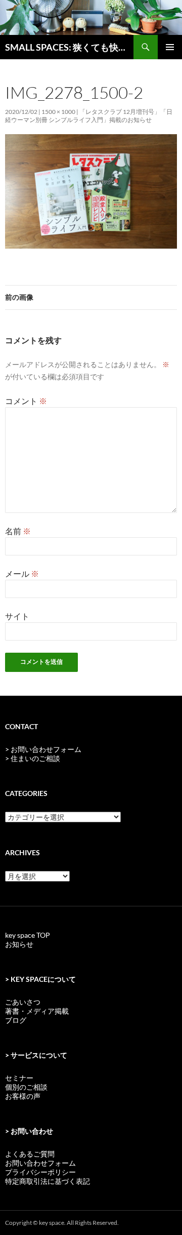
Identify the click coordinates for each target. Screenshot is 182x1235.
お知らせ (19, 944)
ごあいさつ (22, 1002)
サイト (17, 616)
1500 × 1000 (58, 111)
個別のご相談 (26, 1087)
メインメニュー (170, 47)
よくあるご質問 (30, 1153)
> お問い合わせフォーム (43, 749)
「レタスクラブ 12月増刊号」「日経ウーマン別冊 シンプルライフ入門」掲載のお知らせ (88, 116)
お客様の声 (22, 1096)
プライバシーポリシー (40, 1172)
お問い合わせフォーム (40, 1163)
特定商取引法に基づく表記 (47, 1181)
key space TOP (27, 935)
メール (22, 573)
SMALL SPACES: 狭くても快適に (69, 47)
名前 (18, 531)
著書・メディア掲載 (37, 1011)
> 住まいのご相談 (32, 758)
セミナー (19, 1077)
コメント (26, 401)
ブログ (15, 1020)
